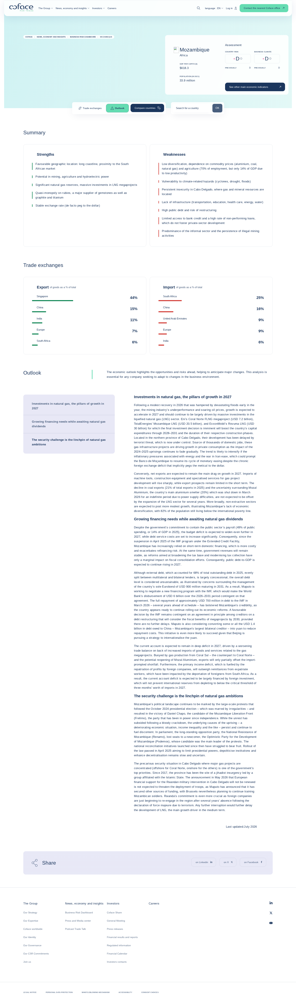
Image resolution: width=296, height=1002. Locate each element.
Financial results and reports (122, 937)
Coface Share (114, 912)
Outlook (119, 108)
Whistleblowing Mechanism (95, 992)
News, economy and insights (84, 903)
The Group (30, 903)
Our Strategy (30, 912)
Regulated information (119, 945)
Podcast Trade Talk (75, 929)
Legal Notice (29, 992)
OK (218, 107)
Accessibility (125, 992)
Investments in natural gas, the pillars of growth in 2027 (68, 406)
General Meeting (116, 920)
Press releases (115, 929)
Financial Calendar (117, 953)
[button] (45, 8)
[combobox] (191, 109)
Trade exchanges (92, 108)
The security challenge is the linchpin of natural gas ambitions (69, 442)
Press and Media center (78, 920)
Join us (27, 961)
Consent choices (150, 992)
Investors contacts (117, 961)
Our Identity (29, 937)
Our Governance (32, 945)
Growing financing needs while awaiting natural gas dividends (68, 424)
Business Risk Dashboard (79, 912)
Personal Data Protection (59, 992)
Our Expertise (30, 920)
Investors (113, 903)
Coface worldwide (32, 929)
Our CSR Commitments (36, 953)
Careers (154, 903)
